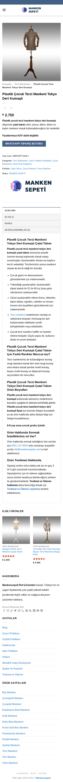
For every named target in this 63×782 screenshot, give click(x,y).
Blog (4, 627)
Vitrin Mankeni (10, 763)
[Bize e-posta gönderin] (19, 610)
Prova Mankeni (44, 168)
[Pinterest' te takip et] (26, 610)
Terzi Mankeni (9, 751)
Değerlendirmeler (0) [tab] (17, 230)
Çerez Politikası (10, 633)
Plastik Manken (10, 739)
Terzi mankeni (17, 315)
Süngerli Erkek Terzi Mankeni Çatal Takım (12, 550)
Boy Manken (9, 692)
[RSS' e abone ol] (30, 610)
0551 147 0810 (19, 445)
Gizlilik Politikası (11, 639)
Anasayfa (6, 84)
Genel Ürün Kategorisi (22, 164)
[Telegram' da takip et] (41, 610)
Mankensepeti (43, 778)
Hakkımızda (8, 645)
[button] (4, 10)
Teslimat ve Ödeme (12, 674)
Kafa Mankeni (9, 716)
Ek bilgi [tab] (9, 217)
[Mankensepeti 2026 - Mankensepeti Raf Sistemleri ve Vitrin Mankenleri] (31, 10)
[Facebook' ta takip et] (4, 610)
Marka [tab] (8, 223)
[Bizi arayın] (23, 610)
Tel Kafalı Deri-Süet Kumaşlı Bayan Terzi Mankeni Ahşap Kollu (46, 551)
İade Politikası (10, 651)
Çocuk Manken (29, 168)
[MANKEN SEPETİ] (31, 186)
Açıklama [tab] (10, 210)
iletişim (6, 657)
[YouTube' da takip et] (38, 610)
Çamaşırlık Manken (12, 698)
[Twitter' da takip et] (15, 610)
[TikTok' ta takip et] (11, 610)
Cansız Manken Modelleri (40, 161)
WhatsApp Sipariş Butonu (24, 143)
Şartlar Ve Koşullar (12, 668)
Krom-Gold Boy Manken (15, 727)
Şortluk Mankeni (11, 745)
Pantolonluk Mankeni (13, 733)
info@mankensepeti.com (27, 449)
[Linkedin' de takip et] (34, 610)
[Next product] (5, 108)
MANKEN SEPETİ (17, 173)
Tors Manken (9, 757)
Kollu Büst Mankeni (12, 721)
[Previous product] (11, 108)
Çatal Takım (16, 168)
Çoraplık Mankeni (11, 704)
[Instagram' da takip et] (8, 610)
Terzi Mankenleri (22, 84)
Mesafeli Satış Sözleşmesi (16, 663)
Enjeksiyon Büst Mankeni (16, 710)
